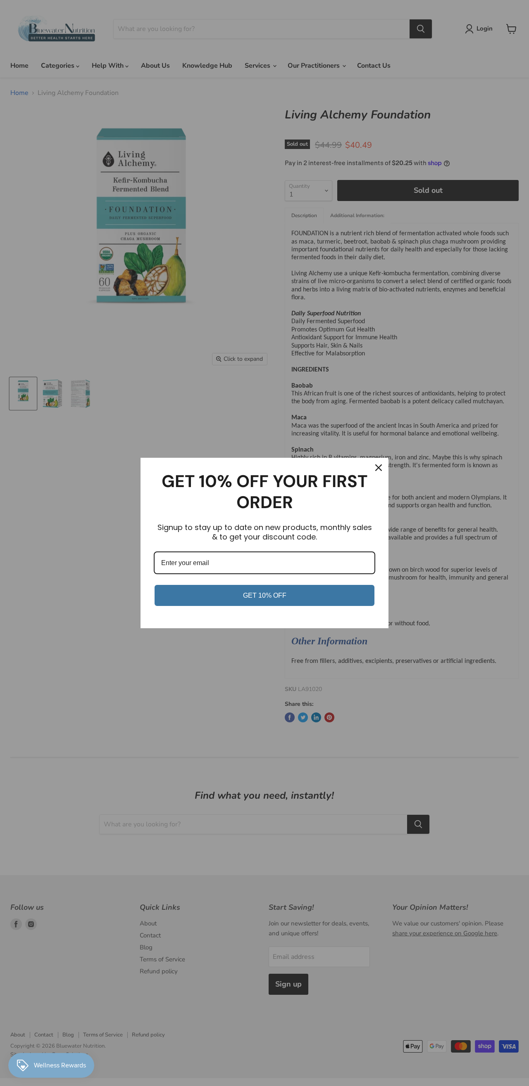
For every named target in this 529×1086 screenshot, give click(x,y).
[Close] (378, 468)
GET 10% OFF (264, 595)
